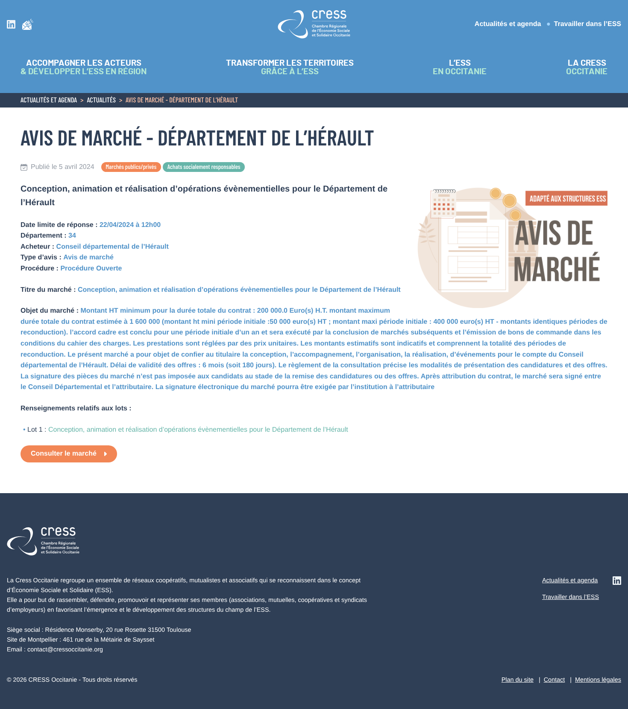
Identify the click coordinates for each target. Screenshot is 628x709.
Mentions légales (598, 680)
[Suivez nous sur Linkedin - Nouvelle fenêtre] (11, 24)
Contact (554, 680)
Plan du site (518, 680)
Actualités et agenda (508, 24)
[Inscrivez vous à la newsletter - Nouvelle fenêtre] (27, 24)
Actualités (101, 100)
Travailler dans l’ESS (587, 24)
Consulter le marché (64, 453)
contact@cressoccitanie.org (65, 649)
